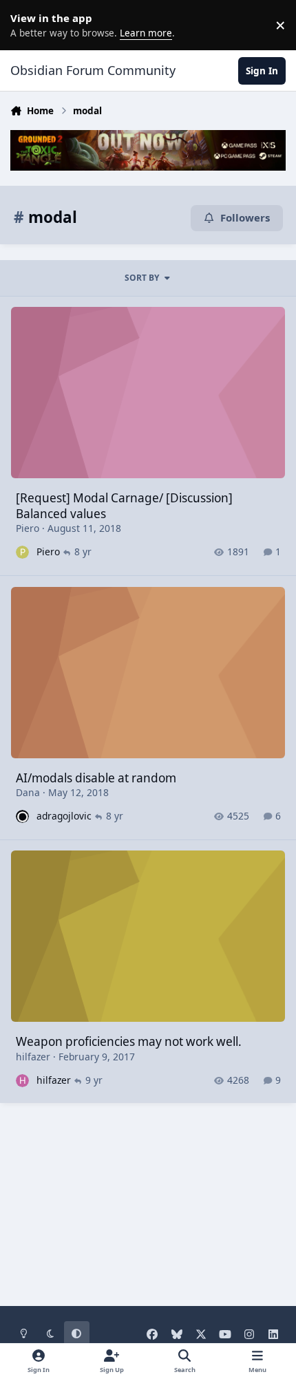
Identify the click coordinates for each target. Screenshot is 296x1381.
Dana (28, 792)
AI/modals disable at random (96, 778)
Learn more (27, 25)
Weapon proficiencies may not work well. (129, 1041)
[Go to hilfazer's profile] (22, 1080)
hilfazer (33, 1056)
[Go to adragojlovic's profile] (22, 816)
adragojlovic (64, 815)
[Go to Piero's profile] (22, 552)
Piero (27, 528)
